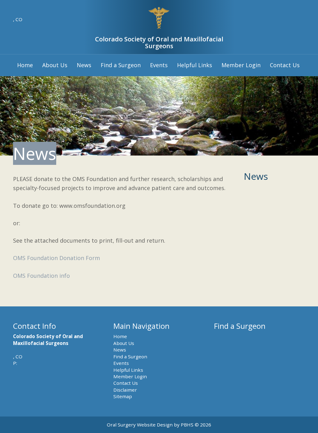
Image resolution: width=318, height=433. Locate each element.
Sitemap (122, 396)
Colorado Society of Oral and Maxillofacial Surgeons (159, 42)
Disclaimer (125, 390)
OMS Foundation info (41, 275)
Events (159, 65)
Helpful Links (194, 65)
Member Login (241, 65)
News (84, 65)
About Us (54, 65)
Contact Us (285, 65)
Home (25, 65)
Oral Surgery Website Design (140, 424)
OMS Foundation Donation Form (56, 258)
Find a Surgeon (121, 65)
